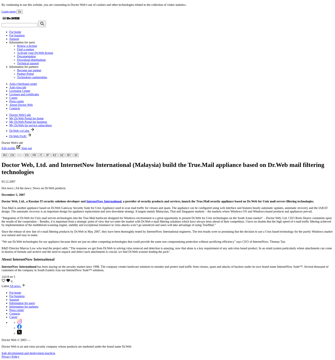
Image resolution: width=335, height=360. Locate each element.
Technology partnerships (32, 77)
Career (13, 97)
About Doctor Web (21, 104)
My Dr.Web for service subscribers (30, 125)
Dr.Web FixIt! (18, 136)
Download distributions (31, 59)
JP (47, 155)
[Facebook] (19, 328)
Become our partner (29, 70)
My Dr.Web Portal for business (28, 121)
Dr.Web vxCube (19, 130)
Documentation (26, 56)
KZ (54, 155)
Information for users (22, 303)
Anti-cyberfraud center (23, 83)
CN (12, 155)
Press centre (16, 101)
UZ (61, 155)
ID (76, 155)
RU (5, 155)
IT (41, 155)
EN (19, 155)
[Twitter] (19, 333)
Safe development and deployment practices (28, 353)
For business (17, 35)
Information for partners (23, 306)
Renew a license (27, 45)
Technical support (28, 63)
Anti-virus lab (17, 87)
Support (14, 39)
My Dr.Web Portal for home (26, 118)
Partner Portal (25, 73)
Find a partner (25, 49)
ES (27, 155)
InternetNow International (103, 201)
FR (34, 155)
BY (69, 155)
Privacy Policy (10, 356)
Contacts (14, 108)
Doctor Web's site (20, 115)
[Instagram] (19, 322)
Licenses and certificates (24, 94)
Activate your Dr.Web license (35, 52)
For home (15, 32)
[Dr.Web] (11, 19)
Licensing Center (19, 90)
